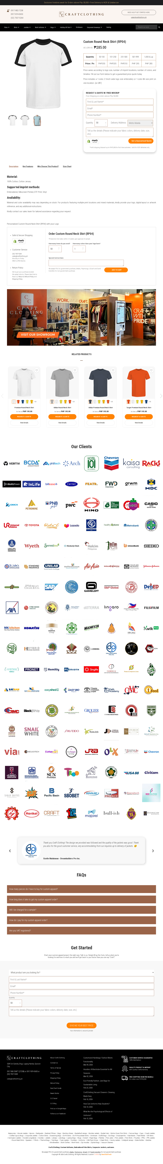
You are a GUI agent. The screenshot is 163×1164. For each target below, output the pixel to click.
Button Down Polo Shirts (119, 1133)
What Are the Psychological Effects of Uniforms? (97, 1113)
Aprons (32, 1133)
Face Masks (131, 1136)
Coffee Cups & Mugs (17, 1136)
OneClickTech (106, 1154)
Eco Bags (111, 1136)
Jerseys (54, 1138)
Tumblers (74, 1140)
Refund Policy (54, 1083)
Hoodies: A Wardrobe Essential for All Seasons (97, 1071)
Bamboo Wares (68, 1133)
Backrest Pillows (50, 1133)
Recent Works (54, 1093)
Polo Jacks (109, 1138)
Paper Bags (93, 1138)
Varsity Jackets (115, 1140)
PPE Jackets (151, 1138)
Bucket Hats (105, 1133)
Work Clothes (65, 1142)
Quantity (12, 998)
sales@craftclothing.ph (139, 17)
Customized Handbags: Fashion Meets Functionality (98, 1060)
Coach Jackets (150, 1133)
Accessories (12, 1133)
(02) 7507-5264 (17, 18)
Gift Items (150, 1136)
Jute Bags (62, 1138)
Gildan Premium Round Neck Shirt (101, 408)
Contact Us (54, 1063)
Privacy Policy (54, 1073)
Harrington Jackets (14, 1138)
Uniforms (82, 1140)
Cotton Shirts (43, 1136)
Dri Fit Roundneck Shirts (81, 1136)
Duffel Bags (103, 1136)
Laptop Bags (71, 1138)
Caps (141, 1133)
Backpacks (39, 1133)
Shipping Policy (17, 279)
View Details (24, 423)
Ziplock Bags (95, 1142)
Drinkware (94, 1136)
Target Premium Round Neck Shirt (138, 408)
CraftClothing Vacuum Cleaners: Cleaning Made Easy (99, 1094)
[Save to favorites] (36, 370)
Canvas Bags (133, 1133)
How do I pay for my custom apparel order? (28, 920)
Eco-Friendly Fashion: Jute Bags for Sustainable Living (96, 1083)
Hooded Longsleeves (29, 1138)
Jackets (47, 1138)
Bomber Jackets (94, 1133)
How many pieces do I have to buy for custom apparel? (33, 889)
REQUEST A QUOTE (24, 417)
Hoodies (41, 1138)
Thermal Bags (45, 1140)
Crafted (96, 1154)
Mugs (79, 1138)
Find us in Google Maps (58, 1109)
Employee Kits (121, 1136)
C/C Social (53, 1098)
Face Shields (141, 1136)
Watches (148, 1140)
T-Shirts (35, 1140)
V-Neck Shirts (104, 1140)
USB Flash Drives (92, 1140)
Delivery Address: (118, 122)
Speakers (29, 1140)
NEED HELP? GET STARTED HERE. (139, 12)
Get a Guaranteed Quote (142, 141)
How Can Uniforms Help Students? (96, 1104)
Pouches (137, 1138)
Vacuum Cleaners (107, 1142)
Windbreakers (54, 1142)
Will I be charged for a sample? (22, 909)
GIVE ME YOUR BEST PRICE (81, 1025)
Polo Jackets (119, 1138)
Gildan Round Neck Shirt (62, 408)
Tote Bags (54, 1140)
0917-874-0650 (17, 14)
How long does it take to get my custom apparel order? (33, 899)
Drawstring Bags (55, 1136)
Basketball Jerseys (81, 1133)
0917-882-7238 (17, 10)
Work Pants (75, 1142)
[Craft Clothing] (81, 14)
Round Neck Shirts (18, 1140)
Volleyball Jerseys (127, 1140)
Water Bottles (139, 1140)
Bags (59, 1133)
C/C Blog (53, 1103)
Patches (101, 1138)
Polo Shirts (128, 1138)
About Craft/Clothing (57, 1058)
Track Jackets (64, 1140)
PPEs (143, 1138)
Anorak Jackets (23, 1133)
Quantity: (89, 122)
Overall (85, 1138)
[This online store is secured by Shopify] (92, 141)
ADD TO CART (117, 270)
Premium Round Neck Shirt (24, 408)
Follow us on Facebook (58, 1114)
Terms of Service (55, 1068)
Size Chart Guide (55, 1088)
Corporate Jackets (31, 1136)
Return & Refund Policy (26, 277)
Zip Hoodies (85, 1142)
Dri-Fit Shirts (67, 1136)
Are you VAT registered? (20, 930)
